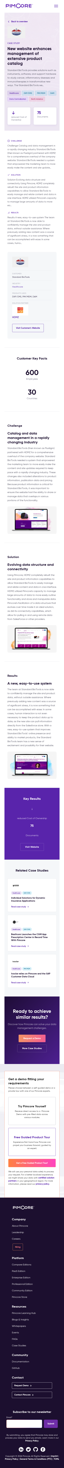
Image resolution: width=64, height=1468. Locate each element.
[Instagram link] (35, 1449)
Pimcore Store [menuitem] (19, 1297)
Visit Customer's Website (28, 328)
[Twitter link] (28, 1449)
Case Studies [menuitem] (19, 1345)
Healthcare (17, 287)
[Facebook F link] (21, 1449)
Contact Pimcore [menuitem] (22, 1394)
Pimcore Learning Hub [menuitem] (24, 1313)
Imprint (54, 1456)
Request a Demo (32, 1038)
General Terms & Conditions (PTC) (36, 1459)
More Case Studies (32, 1048)
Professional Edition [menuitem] (22, 1284)
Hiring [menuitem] (18, 1247)
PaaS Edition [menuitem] (18, 1271)
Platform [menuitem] (18, 1258)
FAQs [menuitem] (15, 1339)
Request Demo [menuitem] (21, 1385)
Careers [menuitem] (16, 1238)
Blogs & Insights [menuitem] (20, 1319)
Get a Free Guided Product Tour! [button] (32, 1163)
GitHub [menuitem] (16, 1368)
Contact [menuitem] (18, 1377)
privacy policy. (43, 1184)
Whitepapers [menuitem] (19, 1326)
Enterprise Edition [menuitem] (21, 1277)
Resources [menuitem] (19, 1306)
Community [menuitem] (20, 1355)
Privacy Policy (31, 1440)
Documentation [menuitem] (20, 1361)
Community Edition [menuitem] (22, 1290)
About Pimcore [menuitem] (20, 1225)
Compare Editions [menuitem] (21, 1264)
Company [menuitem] (19, 1219)
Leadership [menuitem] (18, 1232)
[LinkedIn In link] (42, 1449)
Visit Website (32, 846)
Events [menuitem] (15, 1332)
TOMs (56, 1459)
